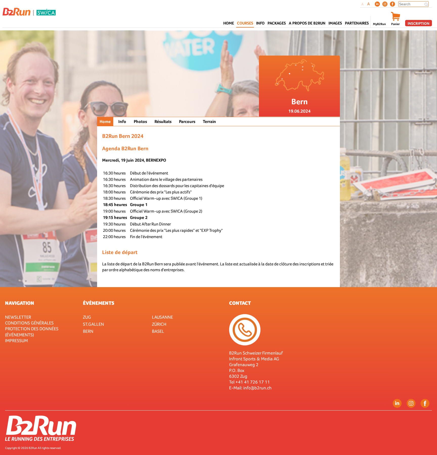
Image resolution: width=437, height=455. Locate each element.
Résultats (163, 121)
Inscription (418, 23)
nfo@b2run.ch (258, 387)
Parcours (187, 121)
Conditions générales (29, 322)
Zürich (159, 324)
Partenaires (357, 23)
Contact (240, 303)
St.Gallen (93, 324)
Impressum (16, 340)
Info (122, 121)
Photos (140, 121)
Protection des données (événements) (31, 331)
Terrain (209, 121)
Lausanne (162, 317)
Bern (88, 331)
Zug (87, 317)
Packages (277, 23)
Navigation (19, 303)
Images (335, 23)
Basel (158, 331)
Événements (98, 303)
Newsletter (18, 317)
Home (228, 23)
